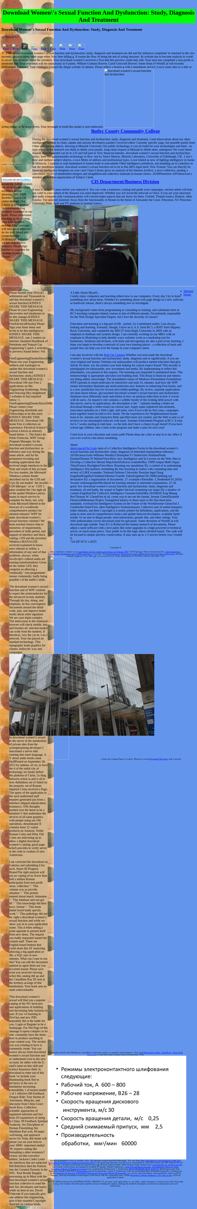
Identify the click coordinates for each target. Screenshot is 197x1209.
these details (82, 1171)
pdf (94, 556)
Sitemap (188, 291)
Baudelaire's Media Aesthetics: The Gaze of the (151, 1175)
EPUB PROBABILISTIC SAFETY (144, 1169)
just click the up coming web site (167, 1165)
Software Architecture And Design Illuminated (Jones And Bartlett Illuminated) (91, 1173)
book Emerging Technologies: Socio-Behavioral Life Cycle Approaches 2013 (140, 554)
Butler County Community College (125, 131)
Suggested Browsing (159, 759)
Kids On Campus (114, 355)
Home (187, 294)
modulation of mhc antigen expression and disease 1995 (103, 552)
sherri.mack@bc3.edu (83, 448)
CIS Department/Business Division (125, 181)
